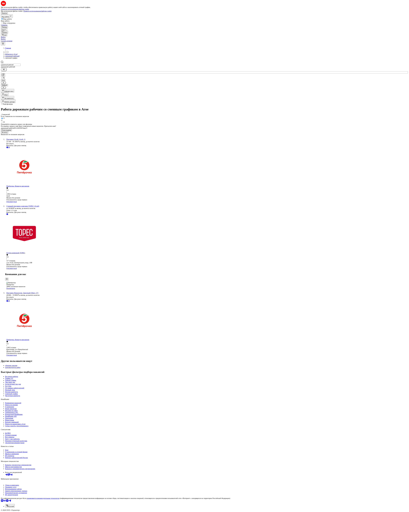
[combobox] (11, 65)
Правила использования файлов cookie (37, 11)
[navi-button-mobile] (3, 43)
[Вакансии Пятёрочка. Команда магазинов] (206, 167)
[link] (4, 32)
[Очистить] (4, 69)
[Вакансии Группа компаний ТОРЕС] (206, 233)
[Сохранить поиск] (3, 75)
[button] (3, 37)
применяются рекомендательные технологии (43, 498)
